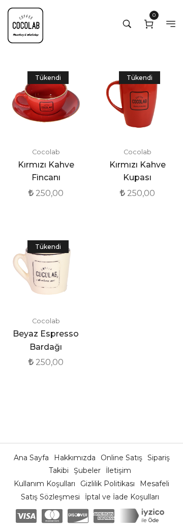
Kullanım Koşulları (45, 483)
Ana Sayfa (32, 457)
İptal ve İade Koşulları (122, 496)
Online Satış (122, 457)
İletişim (118, 470)
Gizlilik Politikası (108, 483)
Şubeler (88, 470)
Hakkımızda (76, 457)
